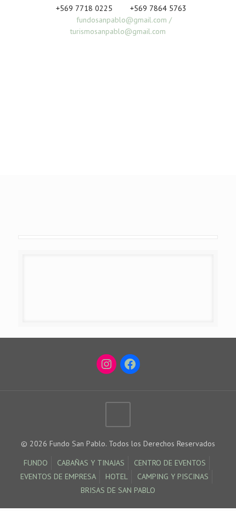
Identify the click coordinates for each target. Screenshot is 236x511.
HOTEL (116, 476)
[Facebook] (104, 45)
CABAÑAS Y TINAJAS (91, 463)
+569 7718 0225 (84, 8)
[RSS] (132, 45)
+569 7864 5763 (158, 8)
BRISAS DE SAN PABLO (118, 490)
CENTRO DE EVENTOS (170, 463)
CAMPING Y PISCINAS (173, 476)
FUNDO (36, 463)
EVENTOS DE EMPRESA (58, 476)
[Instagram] (118, 45)
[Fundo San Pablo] (74, 98)
